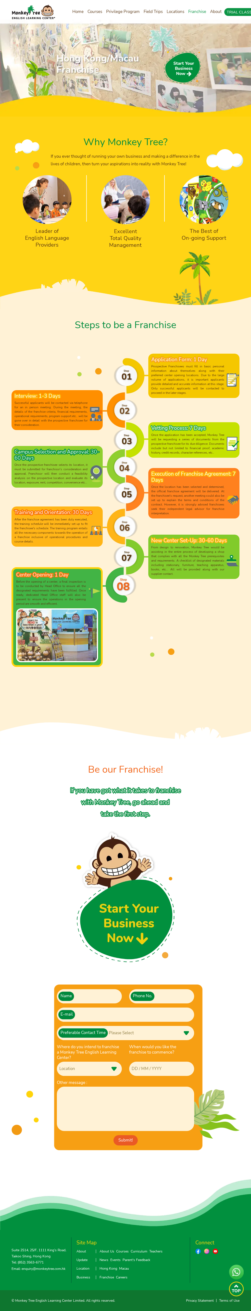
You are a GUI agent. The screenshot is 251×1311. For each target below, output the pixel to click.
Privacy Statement (200, 1300)
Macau (124, 1268)
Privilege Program (123, 11)
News (104, 1260)
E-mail (67, 1014)
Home (78, 11)
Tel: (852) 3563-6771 (28, 1262)
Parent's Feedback (136, 1260)
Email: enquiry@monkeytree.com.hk (38, 1268)
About (216, 11)
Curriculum (139, 1251)
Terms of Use (229, 1300)
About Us (107, 1251)
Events (115, 1260)
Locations (175, 11)
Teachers (156, 1251)
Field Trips (153, 11)
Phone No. (142, 996)
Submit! (125, 1140)
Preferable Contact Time (83, 1032)
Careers (121, 1277)
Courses (95, 11)
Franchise (197, 11)
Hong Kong (108, 1268)
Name (66, 996)
